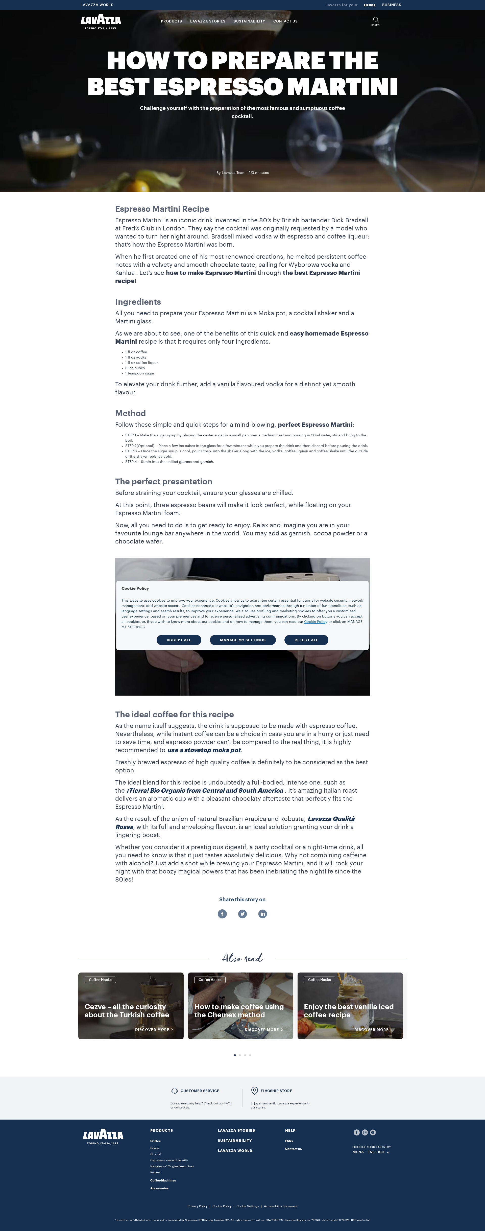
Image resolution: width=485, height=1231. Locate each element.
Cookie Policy (221, 1206)
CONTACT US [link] (285, 21)
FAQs (289, 1141)
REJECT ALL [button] (306, 640)
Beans (154, 1148)
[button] (376, 21)
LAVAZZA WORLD (97, 5)
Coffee (155, 1141)
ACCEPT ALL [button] (179, 640)
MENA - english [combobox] (369, 1152)
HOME (370, 5)
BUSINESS (391, 5)
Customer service (200, 1091)
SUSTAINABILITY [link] (249, 21)
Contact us (293, 1148)
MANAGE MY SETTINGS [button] (243, 640)
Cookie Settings (247, 1206)
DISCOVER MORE (152, 1029)
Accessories (159, 1188)
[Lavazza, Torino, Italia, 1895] (101, 21)
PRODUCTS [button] (171, 21)
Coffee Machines (163, 1180)
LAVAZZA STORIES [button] (208, 21)
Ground (155, 1154)
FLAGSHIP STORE (276, 1091)
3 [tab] (245, 1055)
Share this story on (242, 899)
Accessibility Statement (281, 1206)
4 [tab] (250, 1055)
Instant (155, 1172)
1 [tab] (234, 1055)
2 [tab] (240, 1055)
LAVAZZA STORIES (236, 1130)
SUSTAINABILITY (235, 1140)
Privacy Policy (197, 1206)
